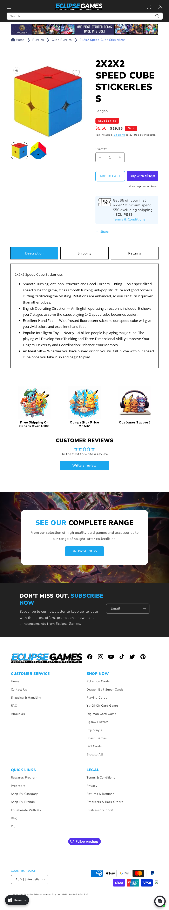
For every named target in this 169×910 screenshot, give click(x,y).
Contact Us (19, 689)
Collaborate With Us (26, 810)
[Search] (157, 16)
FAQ (14, 706)
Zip (13, 826)
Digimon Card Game (102, 714)
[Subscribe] (144, 609)
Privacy (92, 786)
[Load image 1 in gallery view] (19, 150)
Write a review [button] (84, 465)
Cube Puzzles (62, 40)
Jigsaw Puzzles (98, 722)
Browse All (95, 754)
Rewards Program (24, 777)
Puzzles (38, 40)
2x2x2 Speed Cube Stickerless (102, 40)
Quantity (101, 149)
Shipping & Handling (26, 697)
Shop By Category (24, 794)
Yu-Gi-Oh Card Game (102, 706)
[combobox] (85, 16)
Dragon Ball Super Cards (105, 689)
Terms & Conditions (129, 219)
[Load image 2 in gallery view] (38, 150)
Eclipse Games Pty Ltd (47, 894)
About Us (18, 714)
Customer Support (100, 810)
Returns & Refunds (100, 794)
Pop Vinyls (94, 730)
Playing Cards (97, 697)
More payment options (142, 186)
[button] (8, 7)
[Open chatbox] (160, 901)
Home (20, 40)
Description (34, 253)
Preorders (18, 786)
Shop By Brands (23, 802)
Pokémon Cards (98, 681)
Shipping (119, 134)
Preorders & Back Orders (105, 802)
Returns (134, 253)
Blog (14, 818)
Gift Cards (94, 746)
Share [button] (104, 232)
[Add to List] (76, 73)
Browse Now (84, 551)
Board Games (97, 738)
